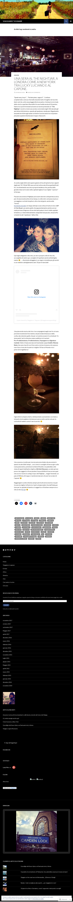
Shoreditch (35, 532)
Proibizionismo (49, 529)
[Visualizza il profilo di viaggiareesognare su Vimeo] (14, 550)
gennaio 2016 (7, 648)
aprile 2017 (6, 634)
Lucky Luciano (36, 527)
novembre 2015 (7, 655)
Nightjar (18, 529)
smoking (50, 532)
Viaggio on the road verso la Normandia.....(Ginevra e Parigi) (38, 877)
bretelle (18, 520)
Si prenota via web (20, 206)
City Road (26, 520)
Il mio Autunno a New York (11, 722)
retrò (27, 532)
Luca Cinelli (26, 527)
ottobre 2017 (7, 624)
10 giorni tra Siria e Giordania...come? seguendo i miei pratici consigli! (41, 888)
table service (35, 534)
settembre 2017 (8, 627)
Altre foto (6, 781)
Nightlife (26, 529)
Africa (4, 572)
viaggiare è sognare (30, 536)
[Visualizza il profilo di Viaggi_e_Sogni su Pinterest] (10, 550)
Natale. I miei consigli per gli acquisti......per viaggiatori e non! (38, 883)
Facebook (6, 750)
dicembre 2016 (7, 637)
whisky (38, 538)
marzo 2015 (6, 672)
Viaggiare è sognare (9, 565)
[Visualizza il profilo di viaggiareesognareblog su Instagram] (8, 550)
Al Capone (29, 518)
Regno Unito (19, 532)
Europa (5, 568)
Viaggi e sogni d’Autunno (10, 728)
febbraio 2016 (7, 644)
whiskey (31, 538)
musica (55, 527)
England (32, 522)
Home (4, 561)
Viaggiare (18, 536)
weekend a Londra (21, 538)
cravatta (43, 520)
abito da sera (20, 518)
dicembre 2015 (7, 651)
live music (47, 525)
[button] (32, 847)
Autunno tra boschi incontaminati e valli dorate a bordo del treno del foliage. (25, 715)
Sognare (18, 534)
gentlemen (49, 522)
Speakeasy (26, 534)
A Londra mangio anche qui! (11, 718)
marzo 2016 (6, 641)
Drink (17, 522)
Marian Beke (46, 527)
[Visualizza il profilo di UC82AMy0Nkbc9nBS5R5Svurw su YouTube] (12, 550)
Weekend (48, 536)
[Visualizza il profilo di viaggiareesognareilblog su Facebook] (3, 550)
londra (18, 527)
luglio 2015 (6, 658)
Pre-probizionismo (37, 529)
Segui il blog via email (11, 593)
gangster (40, 522)
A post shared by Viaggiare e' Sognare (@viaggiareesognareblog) (36, 320)
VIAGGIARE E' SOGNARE (12, 21)
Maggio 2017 (7, 631)
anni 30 (43, 518)
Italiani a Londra (37, 525)
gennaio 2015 (7, 679)
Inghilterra (25, 525)
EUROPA (16, 75)
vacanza (48, 534)
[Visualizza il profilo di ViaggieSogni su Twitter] (6, 550)
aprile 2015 (6, 668)
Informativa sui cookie (38, 899)
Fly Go (23, 489)
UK (43, 534)
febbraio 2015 (7, 675)
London (55, 525)
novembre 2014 (7, 685)
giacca (18, 525)
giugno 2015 (6, 661)
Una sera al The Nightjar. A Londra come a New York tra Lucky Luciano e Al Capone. (36, 84)
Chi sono (5, 585)
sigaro (44, 532)
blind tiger (51, 518)
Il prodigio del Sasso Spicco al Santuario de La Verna (18, 725)
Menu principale (70, 21)
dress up (50, 520)
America (5, 575)
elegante (24, 522)
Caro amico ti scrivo (8, 582)
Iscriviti (6, 605)
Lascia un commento (34, 92)
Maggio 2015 (7, 665)
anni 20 (37, 518)
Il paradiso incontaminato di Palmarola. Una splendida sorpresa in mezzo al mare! (44, 872)
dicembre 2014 (7, 682)
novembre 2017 (7, 620)
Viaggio (41, 536)
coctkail (34, 520)
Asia (4, 579)
